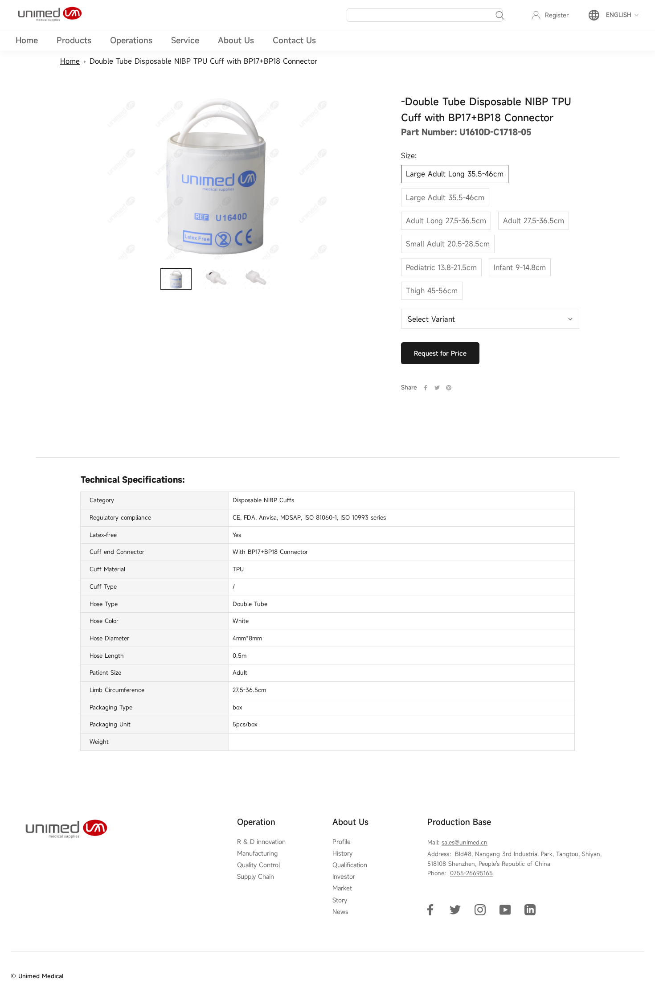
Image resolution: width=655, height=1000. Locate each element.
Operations (131, 40)
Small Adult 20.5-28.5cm (448, 244)
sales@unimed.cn (464, 842)
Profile (341, 842)
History (342, 853)
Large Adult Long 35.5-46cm (455, 174)
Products (74, 40)
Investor (343, 877)
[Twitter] (437, 387)
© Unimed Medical (37, 976)
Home (27, 40)
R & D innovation (261, 842)
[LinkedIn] (530, 909)
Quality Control (258, 865)
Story (339, 900)
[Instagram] (480, 909)
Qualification (349, 865)
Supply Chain (255, 877)
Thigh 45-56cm (432, 291)
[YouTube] (505, 909)
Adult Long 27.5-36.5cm (446, 221)
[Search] (499, 15)
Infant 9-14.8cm (520, 267)
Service (185, 40)
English (618, 15)
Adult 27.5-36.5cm (533, 221)
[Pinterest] (448, 387)
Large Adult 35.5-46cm (445, 197)
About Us (236, 40)
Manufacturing (257, 853)
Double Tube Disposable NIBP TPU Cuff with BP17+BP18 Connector (203, 61)
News (340, 912)
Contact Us (294, 40)
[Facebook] (425, 387)
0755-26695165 (471, 873)
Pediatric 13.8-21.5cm (441, 267)
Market (342, 888)
